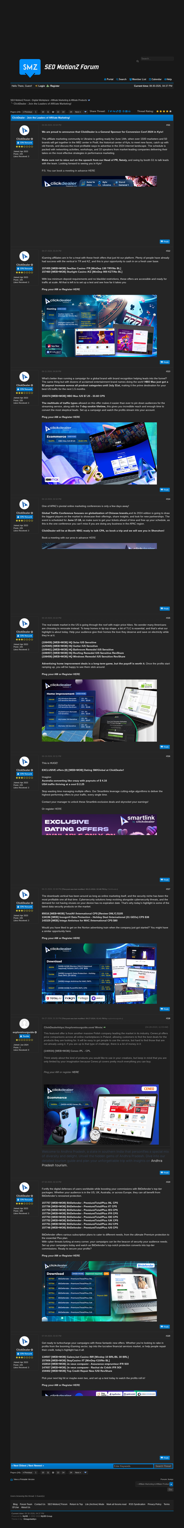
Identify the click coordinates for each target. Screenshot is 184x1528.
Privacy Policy (154, 1504)
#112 (168, 251)
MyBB (25, 1516)
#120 (168, 1336)
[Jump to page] (85, 112)
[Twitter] (111, 111)
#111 (168, 125)
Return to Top (76, 1504)
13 (58, 112)
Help (169, 79)
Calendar (157, 79)
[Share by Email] (126, 111)
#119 (168, 1182)
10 (43, 112)
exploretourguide (23, 1032)
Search (122, 79)
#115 (168, 618)
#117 (168, 889)
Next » (78, 112)
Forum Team (26, 1504)
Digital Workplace (40, 100)
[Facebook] (108, 111)
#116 (168, 756)
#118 (168, 1018)
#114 (168, 499)
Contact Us (39, 1504)
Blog (15, 1504)
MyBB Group (46, 1516)
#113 (168, 371)
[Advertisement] (92, 26)
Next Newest (35, 1465)
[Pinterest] (124, 111)
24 (71, 112)
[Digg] (114, 111)
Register (54, 86)
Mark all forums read (116, 1504)
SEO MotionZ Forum (20, 100)
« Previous (27, 112)
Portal (110, 79)
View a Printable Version (24, 1479)
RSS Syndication (137, 1504)
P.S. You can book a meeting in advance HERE (68, 170)
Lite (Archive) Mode (94, 1504)
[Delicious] (117, 111)
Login (41, 86)
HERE (76, 289)
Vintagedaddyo (29, 1519)
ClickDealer (23, 138)
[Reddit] (120, 111)
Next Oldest (19, 1465)
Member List (139, 79)
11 (48, 112)
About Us (25, 1507)
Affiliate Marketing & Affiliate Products (69, 100)
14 (63, 112)
